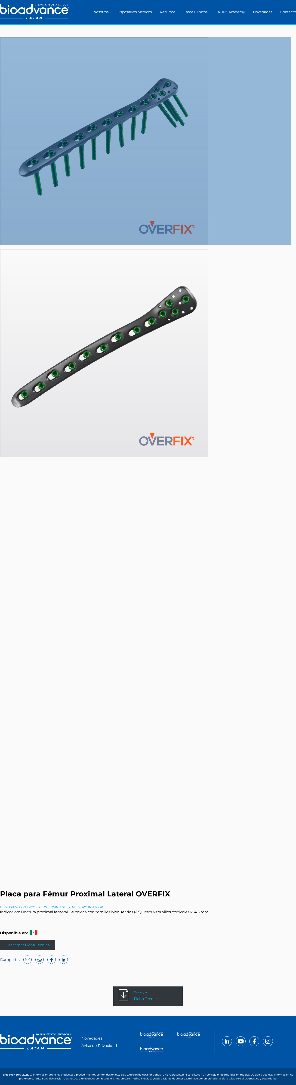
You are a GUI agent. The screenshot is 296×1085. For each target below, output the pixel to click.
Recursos (167, 12)
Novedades (262, 12)
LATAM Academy (230, 12)
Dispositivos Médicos (134, 12)
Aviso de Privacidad (99, 1045)
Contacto (288, 12)
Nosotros (100, 12)
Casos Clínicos (195, 12)
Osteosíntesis (55, 907)
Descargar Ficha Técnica (27, 945)
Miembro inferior (87, 907)
